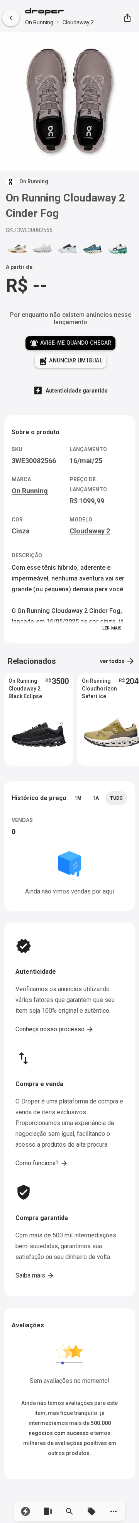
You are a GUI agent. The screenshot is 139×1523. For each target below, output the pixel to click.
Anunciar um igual (70, 361)
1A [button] (96, 798)
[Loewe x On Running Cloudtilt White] (42, 248)
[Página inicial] (59, 12)
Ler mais (112, 628)
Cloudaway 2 (78, 22)
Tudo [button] (116, 798)
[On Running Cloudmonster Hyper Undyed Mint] (117, 248)
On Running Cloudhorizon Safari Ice (99, 688)
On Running (39, 22)
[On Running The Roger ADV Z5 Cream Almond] (17, 248)
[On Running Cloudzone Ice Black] (67, 248)
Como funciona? (41, 1163)
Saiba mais (34, 1275)
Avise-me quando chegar (70, 343)
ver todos (117, 661)
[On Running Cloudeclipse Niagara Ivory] (92, 248)
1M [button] (78, 798)
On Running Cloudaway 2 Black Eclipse (25, 688)
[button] (26, 1511)
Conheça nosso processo (54, 1029)
